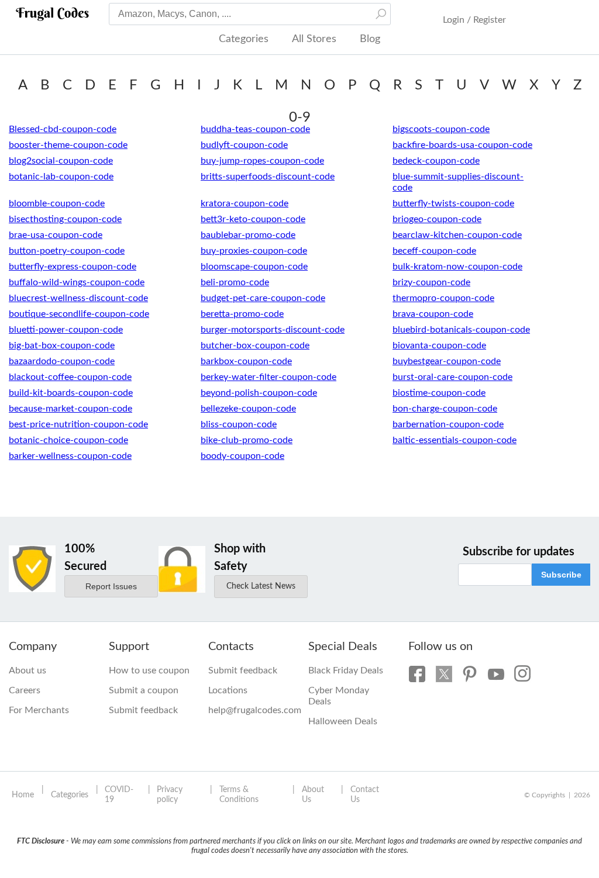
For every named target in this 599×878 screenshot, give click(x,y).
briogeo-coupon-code (437, 219)
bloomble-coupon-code (57, 203)
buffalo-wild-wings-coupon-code (76, 282)
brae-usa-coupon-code (55, 235)
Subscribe (561, 574)
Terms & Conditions (239, 795)
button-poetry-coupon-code (67, 250)
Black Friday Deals (345, 670)
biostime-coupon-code (439, 392)
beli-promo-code (235, 282)
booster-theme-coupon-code (68, 145)
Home (23, 795)
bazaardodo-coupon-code (62, 361)
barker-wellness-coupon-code (70, 456)
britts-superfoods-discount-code (268, 176)
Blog (370, 39)
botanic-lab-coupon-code (61, 176)
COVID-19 (119, 795)
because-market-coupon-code (70, 408)
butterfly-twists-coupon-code (453, 203)
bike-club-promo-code (246, 440)
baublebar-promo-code (248, 235)
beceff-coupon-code (434, 250)
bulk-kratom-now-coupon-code (457, 266)
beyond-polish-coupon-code (259, 392)
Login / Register (474, 20)
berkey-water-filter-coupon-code (268, 377)
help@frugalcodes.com (249, 710)
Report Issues (111, 586)
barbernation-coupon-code (448, 424)
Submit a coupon (143, 690)
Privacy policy (170, 795)
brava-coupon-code (433, 314)
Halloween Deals (342, 721)
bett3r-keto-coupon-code (253, 219)
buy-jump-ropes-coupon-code (262, 160)
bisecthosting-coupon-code (65, 219)
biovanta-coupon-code (439, 345)
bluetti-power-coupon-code (66, 329)
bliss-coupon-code (239, 424)
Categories (243, 39)
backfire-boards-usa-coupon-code (462, 145)
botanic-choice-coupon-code (68, 440)
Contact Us (364, 795)
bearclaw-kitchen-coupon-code (457, 235)
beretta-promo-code (242, 314)
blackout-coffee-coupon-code (70, 377)
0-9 (300, 117)
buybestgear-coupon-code (447, 361)
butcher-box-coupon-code (255, 345)
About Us (313, 795)
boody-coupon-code (242, 456)
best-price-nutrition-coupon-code (78, 424)
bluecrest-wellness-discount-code (78, 298)
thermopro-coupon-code (443, 298)
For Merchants (39, 710)
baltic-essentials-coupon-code (455, 440)
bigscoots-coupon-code (441, 129)
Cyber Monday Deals (338, 696)
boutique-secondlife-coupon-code (79, 314)
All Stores (314, 39)
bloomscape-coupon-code (254, 266)
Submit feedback (143, 710)
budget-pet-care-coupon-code (263, 298)
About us (27, 670)
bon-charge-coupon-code (445, 408)
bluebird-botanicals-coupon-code (461, 329)
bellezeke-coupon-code (248, 408)
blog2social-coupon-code (61, 160)
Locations (227, 690)
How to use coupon (149, 670)
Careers (24, 690)
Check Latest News (260, 586)
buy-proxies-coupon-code (254, 250)
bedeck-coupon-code (436, 160)
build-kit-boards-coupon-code (71, 392)
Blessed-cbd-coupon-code (62, 129)
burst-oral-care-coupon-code (452, 377)
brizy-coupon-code (431, 282)
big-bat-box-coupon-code (62, 345)
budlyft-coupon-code (244, 145)
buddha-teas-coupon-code (255, 129)
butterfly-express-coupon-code (72, 266)
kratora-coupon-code (244, 203)
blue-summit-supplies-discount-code (458, 182)
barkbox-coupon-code (246, 361)
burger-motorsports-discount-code (273, 329)
